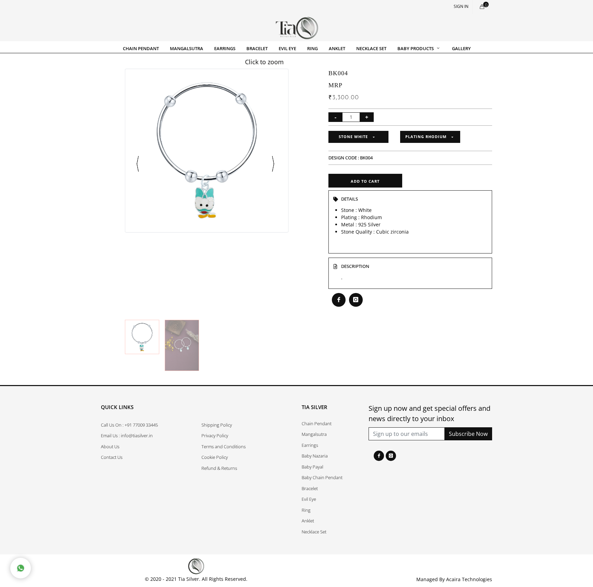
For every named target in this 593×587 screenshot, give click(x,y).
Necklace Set (314, 532)
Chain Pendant (317, 423)
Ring (306, 510)
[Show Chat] (20, 568)
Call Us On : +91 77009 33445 (129, 425)
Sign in (461, 6)
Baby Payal (312, 467)
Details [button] (349, 199)
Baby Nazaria (315, 456)
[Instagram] (391, 456)
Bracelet (310, 488)
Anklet (308, 521)
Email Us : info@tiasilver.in (127, 435)
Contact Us (112, 457)
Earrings (310, 445)
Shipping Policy (216, 425)
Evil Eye (309, 499)
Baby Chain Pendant (322, 477)
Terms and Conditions (223, 446)
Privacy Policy (214, 435)
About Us (110, 446)
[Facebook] (379, 456)
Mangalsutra (314, 434)
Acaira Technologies (469, 579)
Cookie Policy (214, 457)
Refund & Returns (219, 468)
